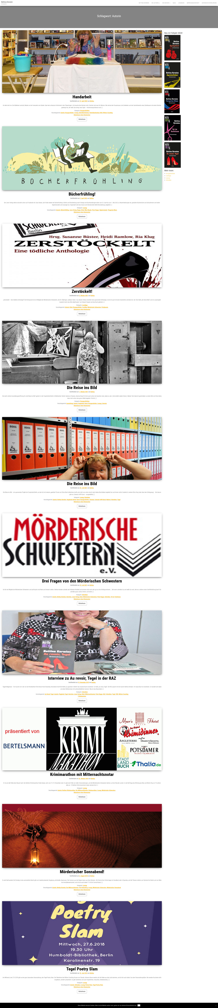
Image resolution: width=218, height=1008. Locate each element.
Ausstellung (69, 403)
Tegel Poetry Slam (82, 968)
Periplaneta (105, 307)
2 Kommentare (82, 696)
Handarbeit (82, 96)
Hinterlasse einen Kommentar (82, 115)
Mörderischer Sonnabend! (82, 871)
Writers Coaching (108, 113)
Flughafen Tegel (63, 694)
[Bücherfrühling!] (82, 158)
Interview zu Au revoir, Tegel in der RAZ (82, 678)
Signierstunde (103, 210)
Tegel (118, 499)
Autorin (63, 113)
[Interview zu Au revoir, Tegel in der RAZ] (82, 642)
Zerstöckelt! (82, 291)
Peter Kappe (95, 210)
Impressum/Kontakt (193, 3)
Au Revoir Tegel (49, 694)
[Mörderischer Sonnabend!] (82, 836)
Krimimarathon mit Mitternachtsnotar (82, 774)
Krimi (82, 210)
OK (139, 1005)
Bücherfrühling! (82, 194)
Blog (174, 3)
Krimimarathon (92, 790)
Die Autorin (155, 3)
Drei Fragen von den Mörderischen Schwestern (82, 581)
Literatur (104, 403)
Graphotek (81, 403)
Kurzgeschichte (69, 113)
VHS (117, 694)
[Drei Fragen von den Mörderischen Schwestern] (82, 545)
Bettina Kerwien (7, 2)
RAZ (104, 694)
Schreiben (87, 497)
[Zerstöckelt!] (82, 255)
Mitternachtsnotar (90, 694)
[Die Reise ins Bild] (82, 352)
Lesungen (181, 3)
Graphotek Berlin (71, 499)
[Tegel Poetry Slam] (82, 933)
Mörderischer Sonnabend (114, 887)
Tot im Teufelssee (116, 597)
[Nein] (216, 1005)
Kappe (79, 210)
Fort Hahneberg (83, 887)
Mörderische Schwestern (94, 307)
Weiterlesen (82, 119)
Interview (68, 597)
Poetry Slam (88, 985)
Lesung (76, 113)
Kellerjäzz (77, 985)
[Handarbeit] (82, 61)
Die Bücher (165, 3)
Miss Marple (88, 210)
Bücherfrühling (65, 210)
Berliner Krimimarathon (68, 790)
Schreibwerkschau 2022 (96, 113)
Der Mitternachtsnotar (82, 790)
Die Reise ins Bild (82, 387)
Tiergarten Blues (112, 210)
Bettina (92, 101)
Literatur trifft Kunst (100, 499)
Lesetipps (85, 305)
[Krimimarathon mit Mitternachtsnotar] (82, 739)
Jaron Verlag (73, 210)
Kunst (86, 403)
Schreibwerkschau (84, 113)
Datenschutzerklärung (209, 3)
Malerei (108, 499)
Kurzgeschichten (84, 110)
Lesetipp (84, 307)
